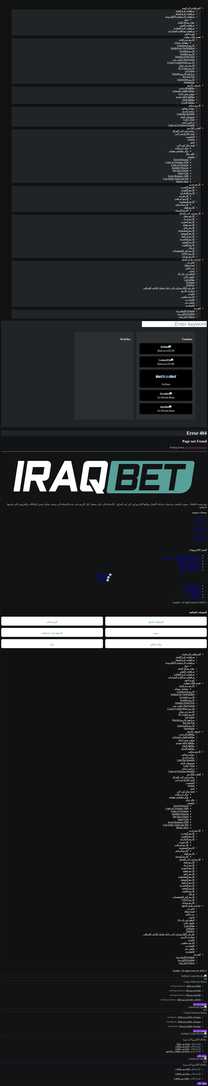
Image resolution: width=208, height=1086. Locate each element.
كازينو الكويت (188, 190)
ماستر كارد (189, 276)
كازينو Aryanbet (187, 51)
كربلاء (192, 248)
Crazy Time (189, 119)
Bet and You (189, 76)
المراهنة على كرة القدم (52, 633)
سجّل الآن (202, 1056)
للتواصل (197, 594)
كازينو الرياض (182, 204)
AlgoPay (190, 285)
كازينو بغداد (189, 216)
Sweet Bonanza (181, 159)
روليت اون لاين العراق (184, 131)
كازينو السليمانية (186, 230)
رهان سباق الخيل (186, 22)
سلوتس (191, 157)
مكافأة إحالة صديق (185, 96)
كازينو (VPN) (188, 253)
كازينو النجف (188, 242)
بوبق (186, 19)
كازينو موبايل (188, 256)
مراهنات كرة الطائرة (184, 28)
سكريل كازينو (188, 291)
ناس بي (191, 262)
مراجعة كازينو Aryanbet (189, 561)
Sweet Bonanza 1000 (178, 176)
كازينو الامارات (187, 193)
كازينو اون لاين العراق (190, 213)
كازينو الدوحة (182, 210)
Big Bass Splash (181, 170)
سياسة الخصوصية (192, 585)
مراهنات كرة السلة (185, 13)
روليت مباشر (188, 108)
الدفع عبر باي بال (186, 274)
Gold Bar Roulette (186, 114)
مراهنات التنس (187, 25)
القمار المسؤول (193, 591)
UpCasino (190, 71)
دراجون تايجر (188, 122)
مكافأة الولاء (188, 99)
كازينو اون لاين (199, 517)
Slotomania (189, 82)
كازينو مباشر (194, 105)
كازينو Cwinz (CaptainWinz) (181, 62)
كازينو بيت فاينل (187, 39)
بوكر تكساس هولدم (179, 151)
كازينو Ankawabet (186, 79)
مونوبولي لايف (187, 117)
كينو (193, 142)
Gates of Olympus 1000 (177, 162)
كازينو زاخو (189, 227)
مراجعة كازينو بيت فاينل (189, 555)
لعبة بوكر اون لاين (186, 145)
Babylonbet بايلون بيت (184, 59)
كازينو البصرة (188, 222)
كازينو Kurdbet (187, 54)
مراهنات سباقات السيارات (181, 31)
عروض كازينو (194, 85)
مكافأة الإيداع (188, 102)
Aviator (191, 139)
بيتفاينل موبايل (181, 42)
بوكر (52, 644)
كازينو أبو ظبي (181, 198)
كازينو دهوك (189, 224)
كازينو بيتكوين (188, 296)
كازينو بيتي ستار (187, 65)
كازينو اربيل (189, 219)
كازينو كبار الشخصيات (184, 250)
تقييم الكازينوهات (192, 37)
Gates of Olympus (180, 165)
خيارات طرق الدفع (191, 259)
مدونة (156, 633)
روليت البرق (188, 111)
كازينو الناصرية (187, 239)
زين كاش (190, 268)
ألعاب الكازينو (194, 128)
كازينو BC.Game (186, 68)
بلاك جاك (190, 154)
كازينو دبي (183, 196)
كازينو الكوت (188, 245)
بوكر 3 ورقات (182, 148)
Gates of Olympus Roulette (181, 125)
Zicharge (190, 282)
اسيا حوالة (189, 265)
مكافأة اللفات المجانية (184, 91)
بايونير (192, 271)
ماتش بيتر (190, 302)
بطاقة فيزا (189, 279)
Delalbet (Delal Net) (185, 56)
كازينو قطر (189, 207)
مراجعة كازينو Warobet (183, 74)
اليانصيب (190, 136)
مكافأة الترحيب (187, 88)
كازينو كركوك (188, 236)
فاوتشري (190, 305)
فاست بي (190, 299)
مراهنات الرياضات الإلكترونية (180, 16)
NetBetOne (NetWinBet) (183, 48)
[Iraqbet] (188, 2)
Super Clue (183, 173)
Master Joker (182, 181)
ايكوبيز (191, 294)
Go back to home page (196, 447)
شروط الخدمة (193, 588)
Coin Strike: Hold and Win (176, 178)
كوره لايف (190, 34)
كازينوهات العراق (156, 622)
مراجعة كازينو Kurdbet (189, 564)
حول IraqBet (194, 597)
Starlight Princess (180, 167)
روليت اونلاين (156, 644)
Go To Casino (200, 1004)
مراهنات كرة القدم (185, 11)
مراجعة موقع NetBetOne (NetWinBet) (182, 558)
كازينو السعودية (187, 201)
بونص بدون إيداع (186, 94)
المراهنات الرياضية (191, 8)
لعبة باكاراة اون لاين (185, 134)
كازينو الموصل (187, 233)
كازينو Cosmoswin (186, 45)
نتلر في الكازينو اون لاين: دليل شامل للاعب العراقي (169, 288)
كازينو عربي (195, 184)
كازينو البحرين (188, 187)
